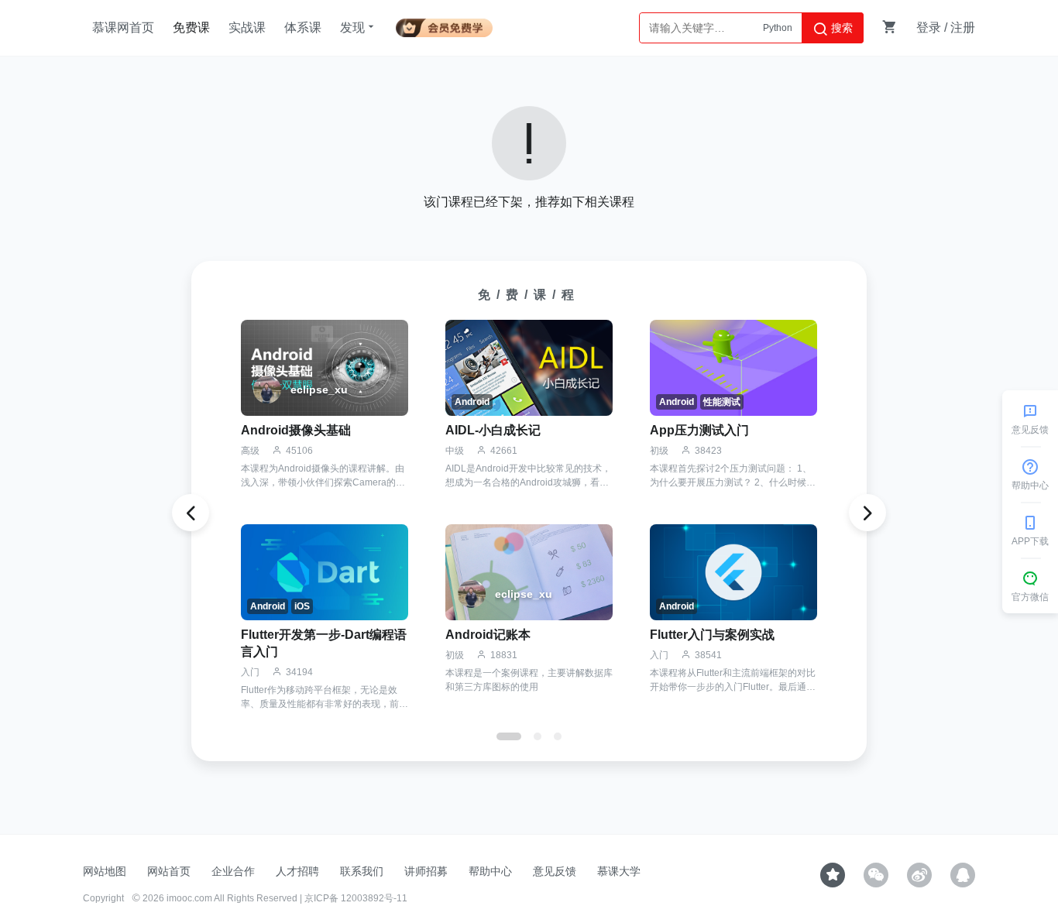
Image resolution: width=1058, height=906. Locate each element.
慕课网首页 (123, 27)
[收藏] (832, 875)
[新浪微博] (919, 875)
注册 (962, 27)
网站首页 (169, 871)
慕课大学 (619, 871)
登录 (928, 27)
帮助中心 (490, 871)
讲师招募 (426, 871)
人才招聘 (297, 871)
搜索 (840, 28)
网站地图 (104, 871)
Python (777, 27)
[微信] (876, 875)
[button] (508, 736)
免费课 (191, 27)
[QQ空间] (962, 875)
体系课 (302, 27)
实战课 (247, 27)
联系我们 (361, 871)
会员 (444, 25)
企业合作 (233, 871)
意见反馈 (554, 871)
